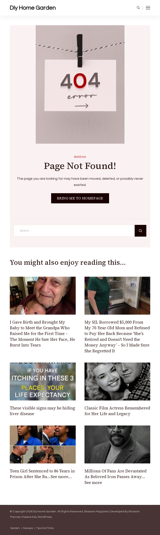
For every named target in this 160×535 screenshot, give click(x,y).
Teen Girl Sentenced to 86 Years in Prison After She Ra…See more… (42, 473)
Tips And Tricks (45, 528)
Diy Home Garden (33, 8)
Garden (15, 528)
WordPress (45, 517)
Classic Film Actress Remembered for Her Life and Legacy (117, 411)
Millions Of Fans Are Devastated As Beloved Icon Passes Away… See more (115, 476)
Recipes (28, 528)
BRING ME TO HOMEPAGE (80, 198)
